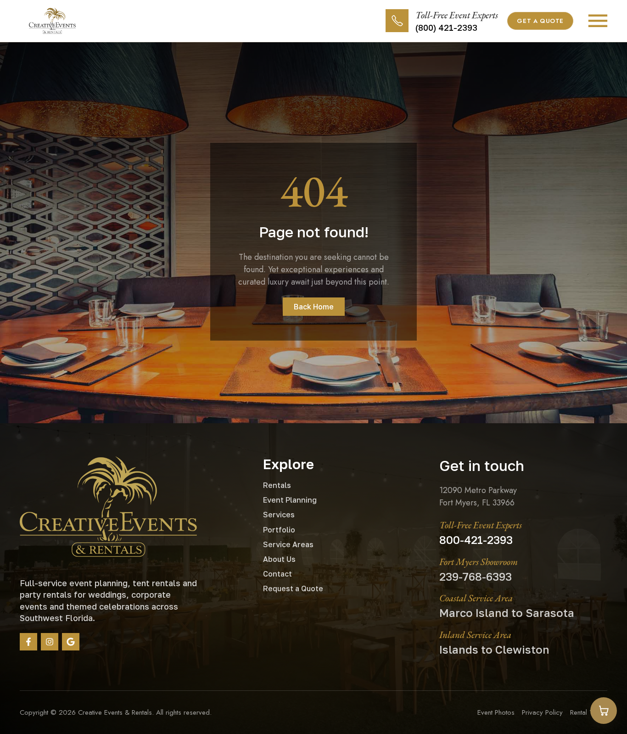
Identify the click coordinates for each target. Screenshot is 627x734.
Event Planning (290, 499)
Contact (277, 573)
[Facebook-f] (28, 641)
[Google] (70, 641)
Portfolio (279, 529)
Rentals (277, 485)
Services (279, 514)
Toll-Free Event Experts (456, 15)
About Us (279, 559)
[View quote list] (603, 710)
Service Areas (288, 544)
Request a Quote (293, 588)
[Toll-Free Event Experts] (397, 20)
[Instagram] (49, 641)
